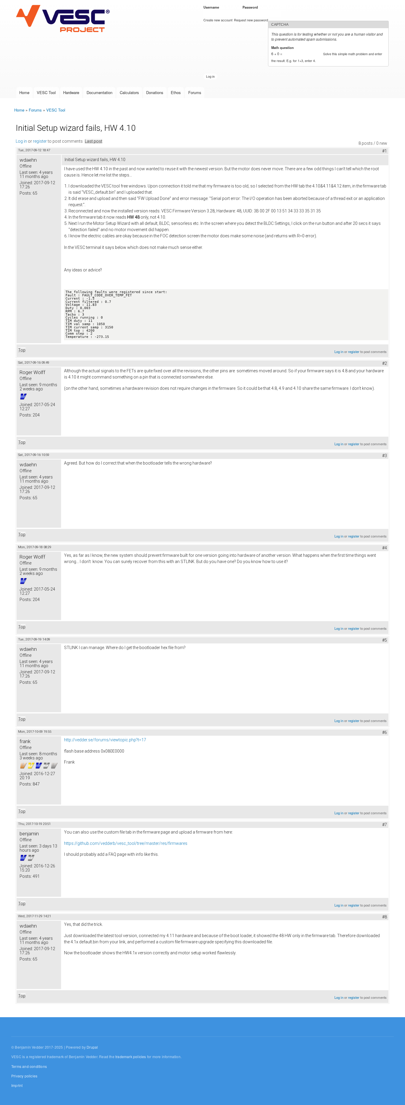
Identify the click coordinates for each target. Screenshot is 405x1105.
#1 (384, 151)
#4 (384, 548)
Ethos (176, 92)
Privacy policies (24, 1075)
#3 (384, 455)
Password (251, 7)
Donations (154, 92)
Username (212, 7)
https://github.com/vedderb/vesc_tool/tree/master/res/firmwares (125, 843)
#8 (384, 917)
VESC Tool (46, 92)
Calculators (129, 92)
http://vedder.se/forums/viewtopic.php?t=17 (105, 739)
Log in (21, 141)
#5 (384, 640)
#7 (384, 824)
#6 (384, 732)
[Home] (64, 19)
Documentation (99, 92)
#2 (384, 363)
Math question (283, 47)
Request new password (251, 20)
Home (24, 92)
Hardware (71, 92)
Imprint (17, 1085)
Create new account (217, 20)
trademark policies (130, 1056)
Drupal (92, 1047)
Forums (194, 92)
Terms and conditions (29, 1066)
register (40, 141)
